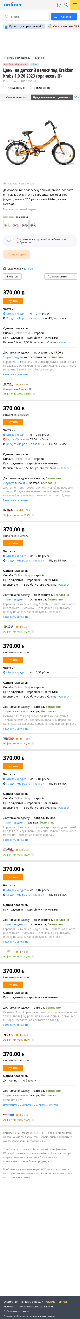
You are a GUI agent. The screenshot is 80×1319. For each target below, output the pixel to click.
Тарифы (62, 1301)
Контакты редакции (32, 1301)
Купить (13, 301)
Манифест (10, 1306)
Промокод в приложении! (25, 26)
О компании (11, 1301)
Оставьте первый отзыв (20, 183)
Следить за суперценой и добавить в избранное (41, 241)
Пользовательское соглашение (36, 1306)
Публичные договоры (16, 1311)
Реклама (50, 1301)
